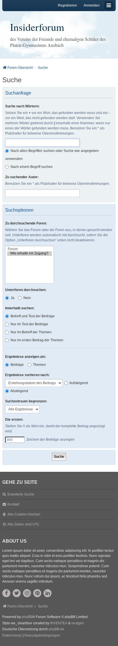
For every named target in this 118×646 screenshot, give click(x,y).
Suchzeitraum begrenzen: (26, 401)
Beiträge (17, 365)
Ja (12, 298)
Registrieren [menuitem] (67, 5)
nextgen (77, 623)
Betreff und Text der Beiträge (32, 316)
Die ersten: (14, 420)
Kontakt (13, 504)
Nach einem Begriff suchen (31, 167)
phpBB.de (56, 629)
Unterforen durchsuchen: (25, 290)
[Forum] (29, 249)
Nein (27, 298)
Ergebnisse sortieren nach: (27, 375)
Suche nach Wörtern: (22, 106)
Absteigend (19, 391)
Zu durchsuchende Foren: (26, 223)
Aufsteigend (78, 383)
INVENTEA (58, 623)
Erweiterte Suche (20, 494)
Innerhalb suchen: (19, 308)
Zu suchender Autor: (22, 177)
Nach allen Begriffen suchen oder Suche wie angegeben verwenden (52, 155)
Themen (39, 365)
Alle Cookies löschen (23, 514)
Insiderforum (37, 27)
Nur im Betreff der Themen (31, 332)
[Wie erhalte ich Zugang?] (29, 253)
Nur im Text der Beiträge (29, 324)
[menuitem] (12, 636)
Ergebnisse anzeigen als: (25, 357)
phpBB (27, 617)
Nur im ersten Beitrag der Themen (36, 340)
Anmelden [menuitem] (92, 5)
